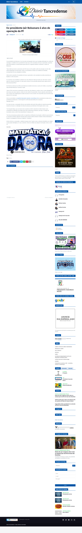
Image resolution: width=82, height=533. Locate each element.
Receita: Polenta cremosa (69, 506)
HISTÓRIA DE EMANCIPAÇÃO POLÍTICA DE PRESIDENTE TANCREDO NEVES (63, 357)
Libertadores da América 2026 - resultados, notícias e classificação (64, 364)
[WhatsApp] (52, 35)
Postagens (59, 228)
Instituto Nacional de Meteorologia (62, 359)
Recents (70, 368)
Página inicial (9, 25)
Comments (64, 368)
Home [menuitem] (21, 1)
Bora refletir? (66, 512)
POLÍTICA (57, 352)
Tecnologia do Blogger (60, 38)
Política (14, 25)
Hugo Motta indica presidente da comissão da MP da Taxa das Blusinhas (65, 404)
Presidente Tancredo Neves (67, 380)
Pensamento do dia (67, 494)
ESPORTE (57, 361)
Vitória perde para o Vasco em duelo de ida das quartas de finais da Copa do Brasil (65, 400)
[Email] (30, 162)
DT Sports (65, 373)
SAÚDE (56, 354)
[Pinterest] (27, 162)
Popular (58, 368)
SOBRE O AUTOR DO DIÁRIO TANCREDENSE (63, 346)
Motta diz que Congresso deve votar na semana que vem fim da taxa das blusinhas (65, 396)
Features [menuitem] (26, 1)
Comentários (59, 229)
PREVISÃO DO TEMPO (59, 348)
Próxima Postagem (48, 197)
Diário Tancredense (12, 2)
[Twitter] (50, 35)
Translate (59, 339)
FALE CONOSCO (58, 350)
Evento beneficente (67, 385)
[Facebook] (49, 35)
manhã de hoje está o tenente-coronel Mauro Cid (28, 98)
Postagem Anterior (11, 197)
